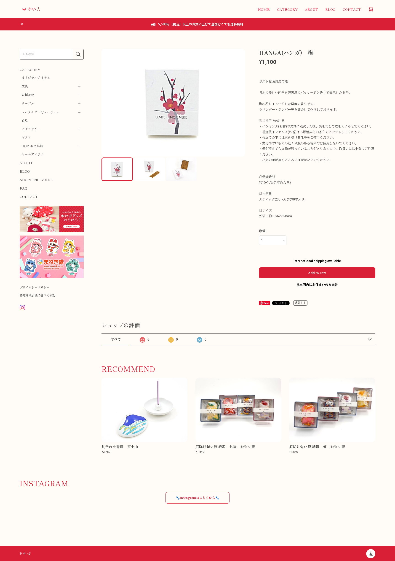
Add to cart (317, 272)
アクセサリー (31, 129)
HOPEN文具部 (32, 146)
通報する (300, 302)
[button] (239, 102)
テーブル (27, 103)
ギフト (26, 137)
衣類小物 (27, 94)
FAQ (23, 188)
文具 (24, 86)
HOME (264, 9)
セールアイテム (32, 154)
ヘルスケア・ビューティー (40, 112)
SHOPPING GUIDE (36, 179)
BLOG (330, 9)
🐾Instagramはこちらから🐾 (197, 497)
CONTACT (352, 9)
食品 (24, 120)
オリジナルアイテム (35, 77)
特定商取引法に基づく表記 (37, 295)
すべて (116, 339)
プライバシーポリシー (34, 287)
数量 (262, 231)
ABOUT (311, 9)
